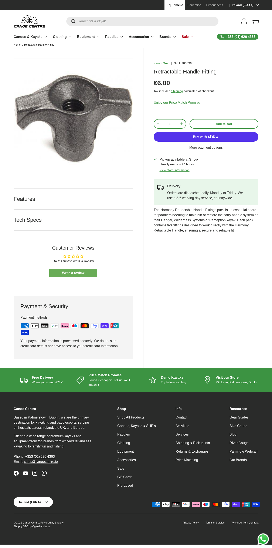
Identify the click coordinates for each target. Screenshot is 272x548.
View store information (175, 170)
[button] (256, 21)
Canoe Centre (31, 522)
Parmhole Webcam (244, 451)
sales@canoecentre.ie (41, 461)
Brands (165, 37)
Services (182, 434)
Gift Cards (124, 477)
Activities (182, 426)
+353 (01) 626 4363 (40, 456)
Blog (233, 434)
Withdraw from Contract (244, 522)
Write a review (73, 273)
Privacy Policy (191, 522)
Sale (185, 37)
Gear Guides (239, 417)
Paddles (111, 37)
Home (17, 44)
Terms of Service (215, 522)
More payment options (206, 147)
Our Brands (238, 460)
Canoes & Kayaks (28, 37)
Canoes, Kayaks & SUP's (136, 426)
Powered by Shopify (52, 522)
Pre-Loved (125, 485)
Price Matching (187, 460)
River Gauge (239, 443)
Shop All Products (130, 417)
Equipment (86, 37)
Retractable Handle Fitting (39, 44)
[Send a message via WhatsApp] (263, 539)
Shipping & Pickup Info (193, 443)
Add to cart (224, 123)
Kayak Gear (162, 63)
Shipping (177, 91)
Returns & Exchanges (192, 451)
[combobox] (142, 21)
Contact (181, 417)
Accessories (139, 37)
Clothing (60, 37)
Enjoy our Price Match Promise (177, 102)
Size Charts (238, 426)
